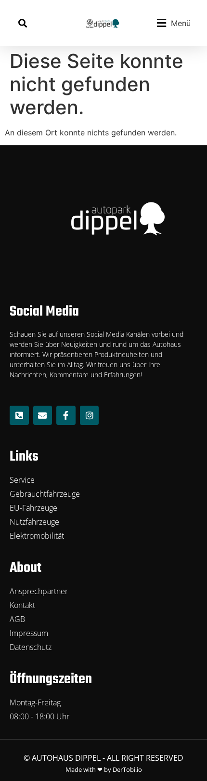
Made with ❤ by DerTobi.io (103, 769)
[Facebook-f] (66, 415)
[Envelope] (42, 415)
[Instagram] (89, 415)
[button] (22, 23)
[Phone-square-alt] (19, 415)
